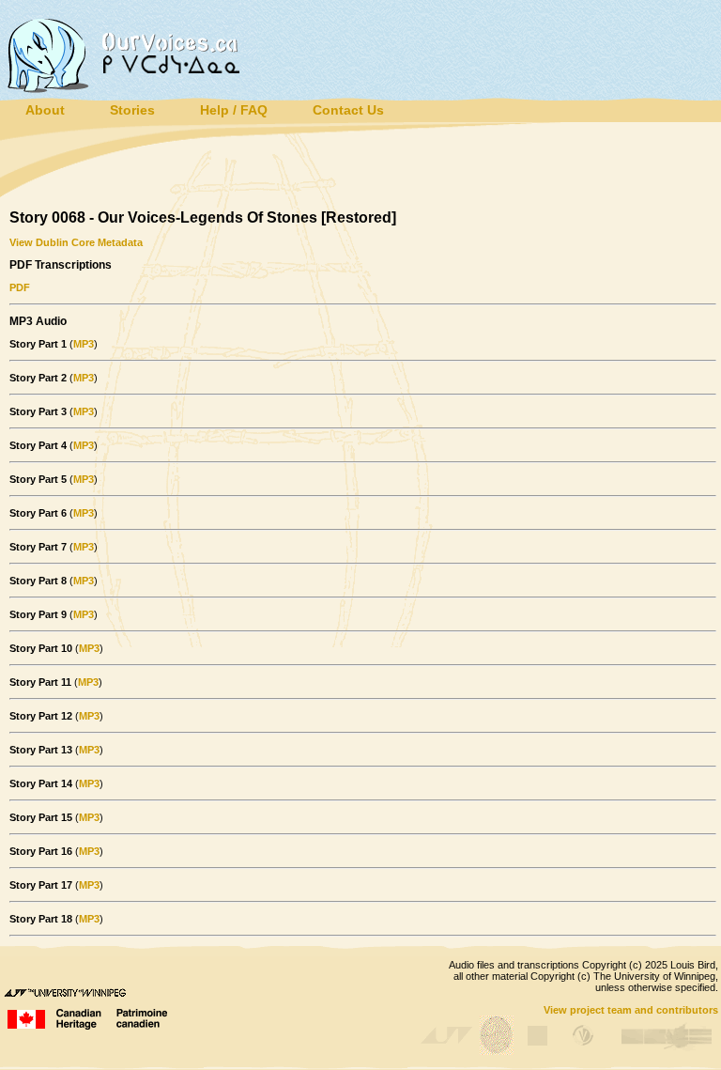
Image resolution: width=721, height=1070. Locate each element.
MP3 (83, 343)
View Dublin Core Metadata (76, 242)
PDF (19, 287)
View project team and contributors (631, 1010)
